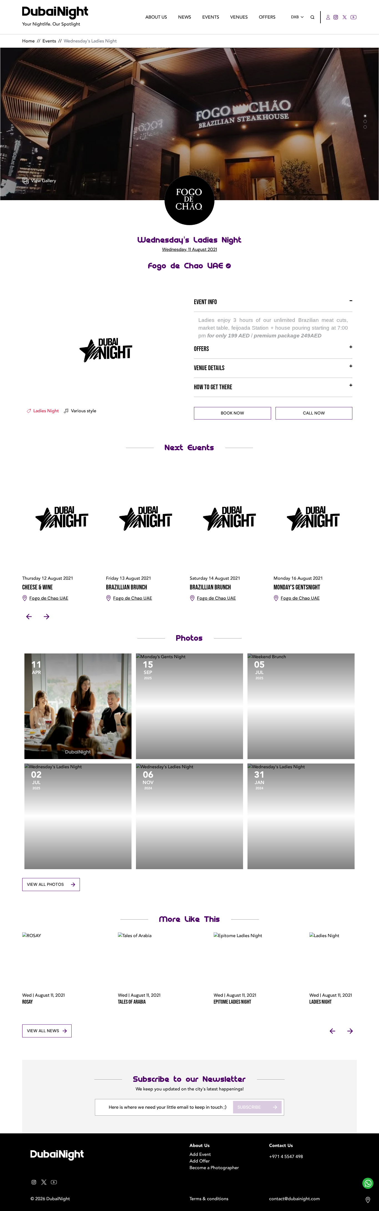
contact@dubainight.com (294, 1199)
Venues (239, 17)
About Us (156, 17)
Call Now (314, 413)
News (184, 17)
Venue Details (209, 368)
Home (28, 41)
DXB (295, 17)
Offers (267, 17)
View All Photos (45, 884)
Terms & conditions (209, 1199)
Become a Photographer (214, 1168)
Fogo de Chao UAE (185, 266)
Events (210, 17)
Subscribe (249, 1107)
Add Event (200, 1154)
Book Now (232, 413)
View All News (43, 1031)
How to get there (213, 387)
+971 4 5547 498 (286, 1157)
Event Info (205, 302)
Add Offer (200, 1161)
